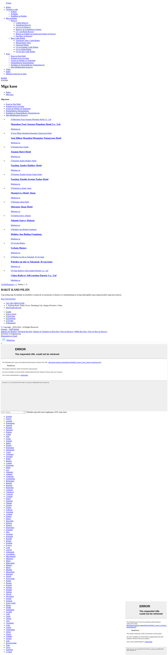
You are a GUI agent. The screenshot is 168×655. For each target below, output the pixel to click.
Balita (8, 72)
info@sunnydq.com (13, 308)
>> (16, 284)
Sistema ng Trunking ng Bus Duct (46, 332)
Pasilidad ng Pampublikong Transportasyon (28, 65)
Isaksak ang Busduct (9, 332)
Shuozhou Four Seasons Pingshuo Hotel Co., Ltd (35, 124)
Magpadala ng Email (9, 336)
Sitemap (4, 329)
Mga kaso (10, 94)
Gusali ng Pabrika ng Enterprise (23, 60)
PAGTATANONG (8, 299)
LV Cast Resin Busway (25, 32)
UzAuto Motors (18, 248)
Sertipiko (14, 14)
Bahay (8, 7)
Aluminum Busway (23, 25)
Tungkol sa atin (12, 9)
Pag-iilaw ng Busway (24, 36)
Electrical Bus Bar (25, 332)
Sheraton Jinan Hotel (21, 206)
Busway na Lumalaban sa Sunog (28, 29)
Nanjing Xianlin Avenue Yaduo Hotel (29, 179)
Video (8, 69)
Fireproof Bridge (22, 45)
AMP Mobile (14, 329)
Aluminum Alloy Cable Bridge (28, 40)
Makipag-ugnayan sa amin (16, 74)
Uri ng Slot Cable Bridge (25, 52)
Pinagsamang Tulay (23, 43)
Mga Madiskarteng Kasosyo (22, 67)
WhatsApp (10, 340)
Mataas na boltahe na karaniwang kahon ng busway (36, 34)
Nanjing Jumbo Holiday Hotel (26, 165)
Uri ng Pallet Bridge (23, 49)
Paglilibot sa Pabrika (19, 16)
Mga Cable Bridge (18, 38)
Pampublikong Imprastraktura (22, 63)
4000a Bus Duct (80, 332)
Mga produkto (11, 18)
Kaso (8, 54)
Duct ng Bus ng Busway (97, 332)
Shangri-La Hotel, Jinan (23, 193)
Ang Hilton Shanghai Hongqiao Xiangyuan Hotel (36, 138)
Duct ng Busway (66, 332)
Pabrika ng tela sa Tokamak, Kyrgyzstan (31, 261)
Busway (14, 20)
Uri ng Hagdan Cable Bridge (27, 47)
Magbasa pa (15, 129)
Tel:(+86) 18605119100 (15, 303)
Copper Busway (22, 23)
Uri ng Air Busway (23, 27)
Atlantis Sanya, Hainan (23, 220)
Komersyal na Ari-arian (20, 58)
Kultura (14, 12)
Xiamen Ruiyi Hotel (21, 151)
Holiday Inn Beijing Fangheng (26, 234)
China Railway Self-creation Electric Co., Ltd (33, 275)
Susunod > (11, 284)
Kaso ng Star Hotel (18, 56)
